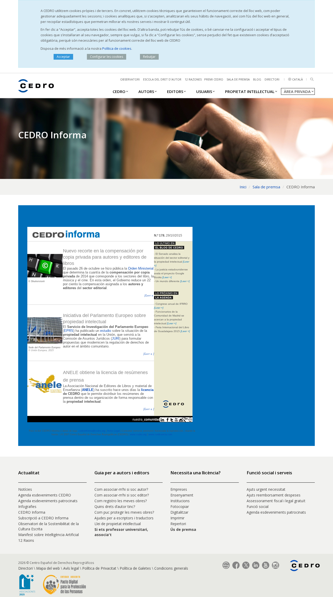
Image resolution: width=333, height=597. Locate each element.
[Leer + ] (149, 295)
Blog (257, 79)
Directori (272, 79)
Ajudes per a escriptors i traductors (123, 517)
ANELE (87, 390)
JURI (115, 338)
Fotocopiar (179, 506)
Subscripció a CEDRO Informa (43, 517)
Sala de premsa (238, 79)
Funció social (257, 506)
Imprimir (177, 517)
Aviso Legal (113, 431)
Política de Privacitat (99, 568)
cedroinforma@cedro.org (92, 431)
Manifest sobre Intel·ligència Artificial (48, 534)
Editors (175, 91)
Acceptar (63, 56)
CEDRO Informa (31, 512)
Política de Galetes (135, 568)
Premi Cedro (213, 79)
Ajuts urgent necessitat (266, 489)
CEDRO (119, 91)
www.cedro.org (138, 434)
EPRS (68, 331)
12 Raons (26, 540)
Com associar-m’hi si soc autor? (121, 489)
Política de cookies (116, 48)
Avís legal (71, 568)
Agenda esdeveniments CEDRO (44, 495)
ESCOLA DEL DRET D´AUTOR (162, 79)
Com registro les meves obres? (120, 500)
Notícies (25, 489)
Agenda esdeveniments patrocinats (48, 500)
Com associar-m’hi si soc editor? (121, 495)
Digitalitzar (179, 512)
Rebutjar (149, 56)
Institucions (180, 500)
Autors (146, 91)
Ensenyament (181, 495)
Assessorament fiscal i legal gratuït (276, 500)
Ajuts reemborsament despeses (273, 495)
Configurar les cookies (106, 56)
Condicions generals (171, 568)
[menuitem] (119, 91)
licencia (147, 390)
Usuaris (204, 91)
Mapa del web (48, 568)
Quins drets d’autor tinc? (114, 506)
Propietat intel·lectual (249, 91)
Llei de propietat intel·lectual (117, 523)
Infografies (27, 506)
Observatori (130, 79)
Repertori (178, 523)
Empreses (178, 489)
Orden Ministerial (140, 268)
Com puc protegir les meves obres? (124, 512)
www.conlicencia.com (160, 434)
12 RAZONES (193, 79)
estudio (105, 331)
